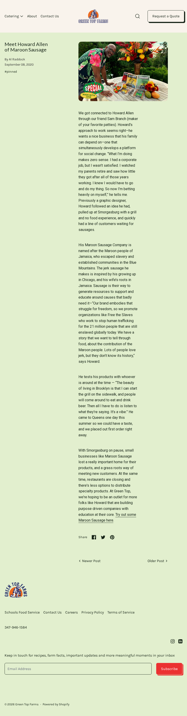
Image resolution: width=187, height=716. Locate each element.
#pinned (11, 72)
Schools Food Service (22, 612)
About (32, 16)
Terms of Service (121, 612)
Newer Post (91, 561)
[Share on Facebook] (94, 537)
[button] (137, 16)
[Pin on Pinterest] (112, 537)
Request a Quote (165, 16)
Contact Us (50, 16)
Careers (71, 612)
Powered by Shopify (56, 704)
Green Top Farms (27, 704)
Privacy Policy (92, 612)
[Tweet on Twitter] (103, 537)
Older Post (156, 561)
